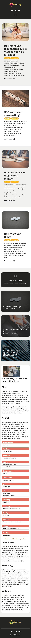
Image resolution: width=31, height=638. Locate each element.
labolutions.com (7, 535)
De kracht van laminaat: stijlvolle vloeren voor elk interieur (15, 50)
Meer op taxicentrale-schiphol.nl (11, 522)
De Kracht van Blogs (12, 235)
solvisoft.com (6, 486)
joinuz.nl (5, 473)
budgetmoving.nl (7, 515)
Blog (11, 631)
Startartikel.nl (6, 493)
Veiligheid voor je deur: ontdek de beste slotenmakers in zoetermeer (13, 353)
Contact (18, 631)
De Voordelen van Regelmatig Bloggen (15, 175)
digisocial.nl (6, 502)
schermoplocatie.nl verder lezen (11, 528)
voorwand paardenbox (9, 495)
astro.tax (5, 445)
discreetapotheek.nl (8, 480)
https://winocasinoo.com (9, 464)
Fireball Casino (7, 467)
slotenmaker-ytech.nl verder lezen (12, 509)
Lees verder (8, 79)
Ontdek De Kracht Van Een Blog (15, 330)
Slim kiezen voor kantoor (9, 458)
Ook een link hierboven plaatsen (15, 539)
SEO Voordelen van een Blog (13, 114)
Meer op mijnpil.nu (8, 451)
